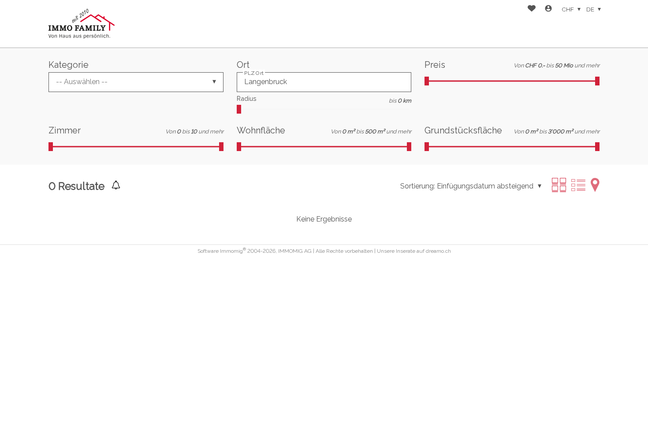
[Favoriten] (532, 9)
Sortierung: (417, 186)
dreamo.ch (438, 251)
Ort (243, 64)
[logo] (81, 24)
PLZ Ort (254, 73)
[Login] (548, 9)
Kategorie (68, 64)
